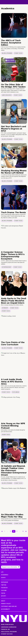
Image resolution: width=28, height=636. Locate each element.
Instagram (4, 582)
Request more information (9, 567)
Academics (4, 575)
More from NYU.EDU (7, 624)
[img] (14, 25)
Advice (3, 577)
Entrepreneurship (6, 267)
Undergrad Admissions (8, 627)
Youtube (4, 590)
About (3, 601)
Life (2, 572)
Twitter (3, 585)
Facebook (4, 587)
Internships (5, 308)
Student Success (7, 634)
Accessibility (5, 609)
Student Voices (18, 53)
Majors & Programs (7, 53)
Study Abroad (15, 392)
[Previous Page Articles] (2, 531)
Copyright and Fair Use (9, 606)
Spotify (3, 596)
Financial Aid (5, 629)
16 (23, 531)
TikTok (3, 593)
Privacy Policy (6, 603)
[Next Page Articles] (26, 531)
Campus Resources (6, 95)
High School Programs (9, 631)
